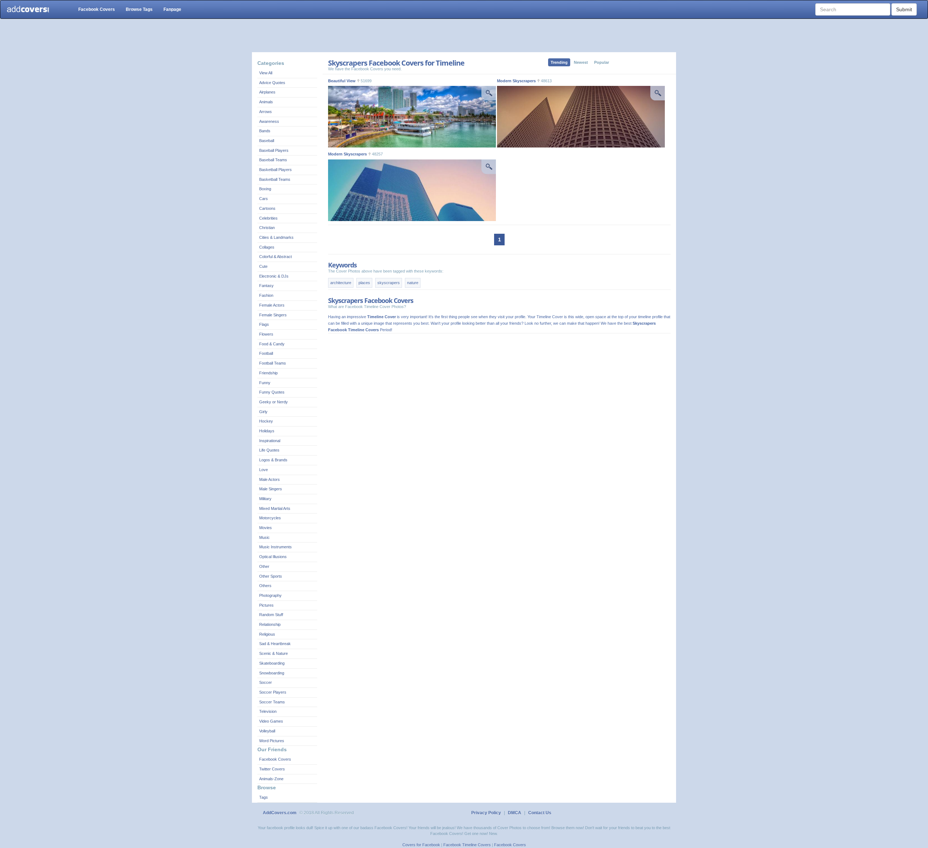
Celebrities (268, 218)
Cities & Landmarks (276, 237)
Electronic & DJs (274, 276)
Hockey (266, 421)
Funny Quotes (272, 392)
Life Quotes (269, 450)
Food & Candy (272, 344)
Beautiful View (342, 81)
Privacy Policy (486, 812)
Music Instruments (275, 547)
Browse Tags (139, 9)
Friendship (268, 373)
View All (265, 73)
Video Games (271, 721)
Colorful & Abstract (275, 256)
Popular (601, 62)
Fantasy (266, 285)
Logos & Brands (273, 460)
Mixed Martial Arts (274, 508)
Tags (263, 797)
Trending (559, 62)
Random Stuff (271, 614)
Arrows (265, 111)
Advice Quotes (272, 82)
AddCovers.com (280, 812)
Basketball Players (275, 169)
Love (263, 469)
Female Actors (272, 305)
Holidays (266, 431)
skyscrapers (388, 282)
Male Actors (269, 479)
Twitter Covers (272, 769)
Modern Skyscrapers (516, 81)
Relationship (270, 624)
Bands (264, 131)
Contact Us (539, 812)
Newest (581, 62)
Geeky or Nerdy (273, 402)
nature (412, 282)
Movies (265, 527)
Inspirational (269, 440)
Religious (267, 634)
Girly (263, 412)
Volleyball (267, 731)
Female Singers (273, 315)
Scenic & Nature (273, 653)
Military (265, 498)
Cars (263, 198)
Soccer (265, 682)
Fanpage (172, 9)
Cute (263, 266)
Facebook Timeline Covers (467, 845)
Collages (266, 247)
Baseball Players (274, 150)
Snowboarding (271, 673)
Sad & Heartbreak (275, 643)
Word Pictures (271, 741)
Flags (264, 324)
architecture (340, 282)
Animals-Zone (271, 779)
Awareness (269, 121)
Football (266, 353)
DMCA (514, 812)
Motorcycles (270, 518)
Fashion (266, 295)
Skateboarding (272, 663)
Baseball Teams (273, 160)
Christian (267, 227)
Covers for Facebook (421, 845)
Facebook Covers (96, 9)
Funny (264, 383)
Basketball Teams (274, 179)
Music (264, 537)
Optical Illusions (273, 556)
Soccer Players (272, 692)
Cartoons (267, 208)
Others (265, 585)
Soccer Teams (272, 702)
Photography (270, 595)
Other (264, 566)
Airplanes (267, 92)
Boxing (265, 189)
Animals (266, 102)
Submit (904, 9)
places (364, 282)
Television (268, 711)
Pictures (266, 605)
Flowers (266, 334)
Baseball (266, 140)
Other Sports (270, 576)
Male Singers (270, 489)
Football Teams (272, 363)
